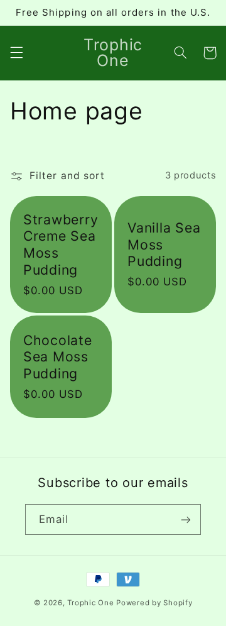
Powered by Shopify (154, 602)
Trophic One (90, 602)
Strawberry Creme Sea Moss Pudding (61, 244)
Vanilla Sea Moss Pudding (163, 244)
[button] (16, 52)
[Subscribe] (185, 519)
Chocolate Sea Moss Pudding (57, 357)
